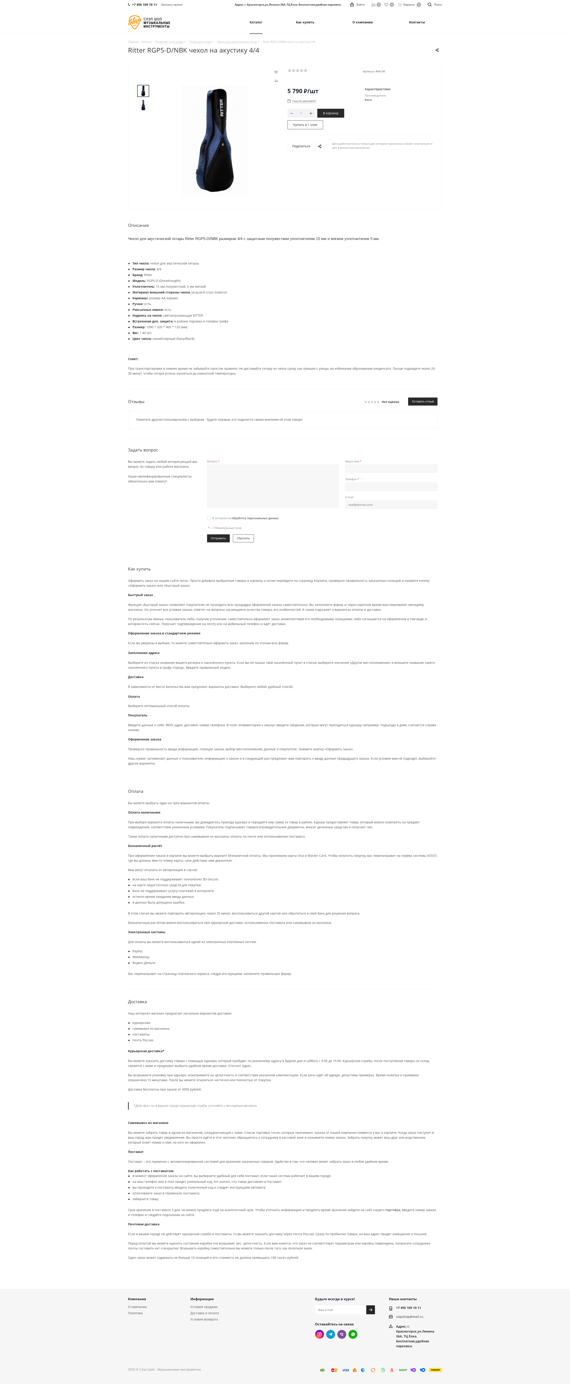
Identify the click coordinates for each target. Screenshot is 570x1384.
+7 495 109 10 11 (408, 1308)
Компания (137, 1299)
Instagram (319, 1334)
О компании (137, 1307)
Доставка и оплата (204, 1313)
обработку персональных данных (255, 518)
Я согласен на (245, 518)
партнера (392, 1210)
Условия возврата (204, 1319)
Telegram (330, 1334)
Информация (202, 1299)
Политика (135, 1313)
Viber (341, 1334)
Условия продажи (204, 1307)
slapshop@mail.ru (409, 1316)
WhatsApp (352, 1334)
